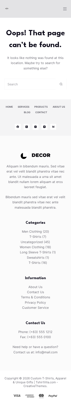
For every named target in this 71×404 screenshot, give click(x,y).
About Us (59, 106)
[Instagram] (35, 127)
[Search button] (61, 84)
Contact (41, 112)
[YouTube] (44, 127)
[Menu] (65, 9)
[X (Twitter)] (27, 127)
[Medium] (53, 127)
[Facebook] (18, 127)
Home (9, 106)
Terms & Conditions (35, 297)
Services (23, 106)
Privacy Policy (35, 302)
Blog (27, 112)
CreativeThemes (35, 386)
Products (41, 106)
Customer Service (35, 308)
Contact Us (35, 292)
